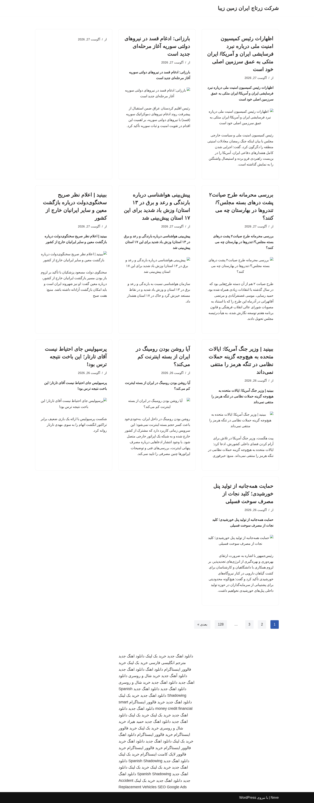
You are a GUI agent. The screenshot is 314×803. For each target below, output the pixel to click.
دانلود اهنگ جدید (180, 656)
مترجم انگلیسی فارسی (167, 663)
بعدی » (202, 624)
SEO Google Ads (172, 787)
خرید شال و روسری (144, 676)
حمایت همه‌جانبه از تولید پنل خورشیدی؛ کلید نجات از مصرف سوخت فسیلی (243, 493)
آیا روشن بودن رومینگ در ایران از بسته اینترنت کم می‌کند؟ (163, 356)
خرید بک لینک (155, 656)
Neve (275, 797)
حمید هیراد (135, 721)
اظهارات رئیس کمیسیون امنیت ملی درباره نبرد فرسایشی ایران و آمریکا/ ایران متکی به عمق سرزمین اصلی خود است (240, 53)
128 (221, 624)
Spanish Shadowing (145, 761)
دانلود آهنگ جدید (174, 676)
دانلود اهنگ (154, 669)
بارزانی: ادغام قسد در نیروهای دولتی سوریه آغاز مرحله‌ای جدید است (157, 46)
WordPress (247, 797)
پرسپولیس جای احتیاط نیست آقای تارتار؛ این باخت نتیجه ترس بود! (76, 356)
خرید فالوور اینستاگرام (147, 702)
